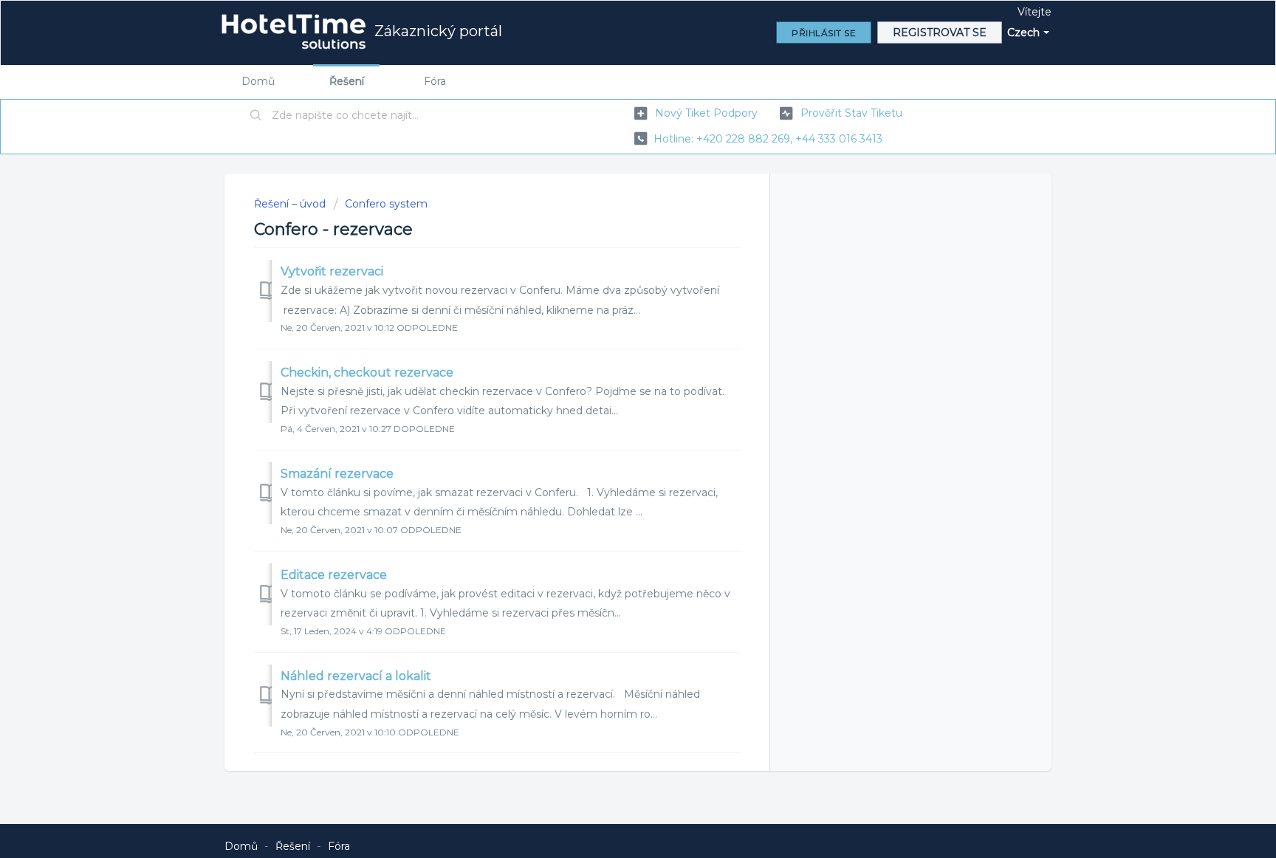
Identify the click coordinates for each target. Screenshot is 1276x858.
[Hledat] (256, 116)
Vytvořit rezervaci (332, 271)
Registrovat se (940, 32)
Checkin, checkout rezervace (367, 372)
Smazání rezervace (337, 474)
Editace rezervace (334, 575)
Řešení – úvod (291, 203)
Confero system (386, 203)
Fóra (435, 81)
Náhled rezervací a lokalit (356, 676)
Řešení (346, 81)
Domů (258, 81)
